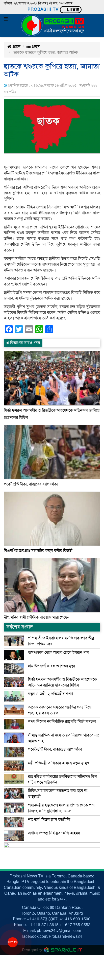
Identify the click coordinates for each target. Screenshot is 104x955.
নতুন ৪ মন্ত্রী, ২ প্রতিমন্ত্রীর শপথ (50, 693)
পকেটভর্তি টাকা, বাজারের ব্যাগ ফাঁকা (31, 484)
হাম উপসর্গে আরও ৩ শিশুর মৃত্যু (51, 666)
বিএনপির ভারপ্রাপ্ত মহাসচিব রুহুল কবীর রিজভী (38, 550)
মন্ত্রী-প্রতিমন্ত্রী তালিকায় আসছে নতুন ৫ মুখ (58, 763)
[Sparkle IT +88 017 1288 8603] (63, 949)
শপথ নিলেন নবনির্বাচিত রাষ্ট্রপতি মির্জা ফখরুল (62, 721)
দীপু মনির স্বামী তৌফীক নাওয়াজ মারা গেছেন (36, 617)
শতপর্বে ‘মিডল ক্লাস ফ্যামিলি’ (49, 819)
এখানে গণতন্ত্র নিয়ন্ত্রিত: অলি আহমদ (54, 833)
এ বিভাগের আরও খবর (23, 342)
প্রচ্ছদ (15, 46)
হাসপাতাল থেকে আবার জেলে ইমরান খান (58, 652)
